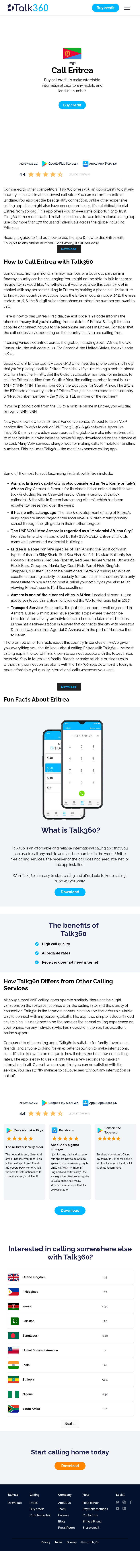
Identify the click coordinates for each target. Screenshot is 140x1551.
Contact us (90, 1515)
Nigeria (28, 1394)
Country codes (40, 1515)
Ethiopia (28, 1379)
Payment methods (95, 1509)
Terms (58, 1542)
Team (62, 1509)
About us (64, 1503)
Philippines (30, 1292)
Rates (34, 1503)
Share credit (91, 1527)
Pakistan (28, 1321)
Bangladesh (31, 1335)
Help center (91, 1503)
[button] (127, 8)
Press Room (66, 1527)
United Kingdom (34, 1277)
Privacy (45, 1542)
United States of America (40, 1350)
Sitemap (72, 1542)
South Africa (31, 1409)
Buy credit (37, 1509)
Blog (61, 1521)
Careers (63, 1515)
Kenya (27, 1306)
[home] (34, 8)
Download (68, 249)
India (26, 1365)
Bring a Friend (92, 1521)
